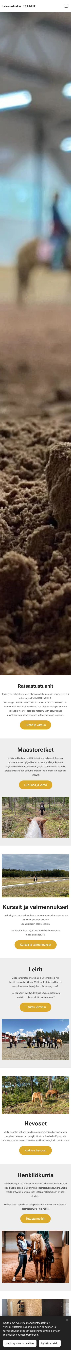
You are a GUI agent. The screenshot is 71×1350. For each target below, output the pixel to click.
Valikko (66, 6)
